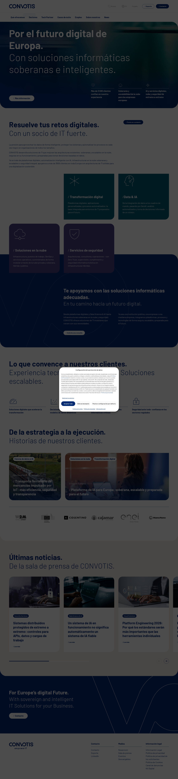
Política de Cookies (78, 409)
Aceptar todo (68, 404)
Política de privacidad (106, 392)
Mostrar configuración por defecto (104, 404)
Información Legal (100, 409)
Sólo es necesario (83, 404)
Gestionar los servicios (68, 398)
